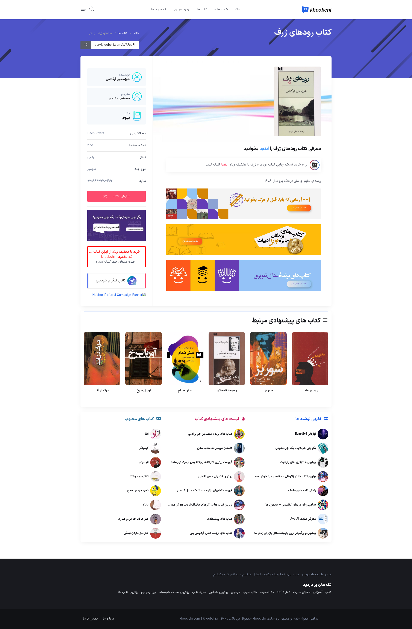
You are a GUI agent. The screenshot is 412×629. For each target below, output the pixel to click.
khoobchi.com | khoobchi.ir (199, 618)
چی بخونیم (148, 592)
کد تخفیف (267, 592)
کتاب (328, 592)
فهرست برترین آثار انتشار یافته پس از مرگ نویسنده (201, 462)
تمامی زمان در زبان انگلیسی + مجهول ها (290, 505)
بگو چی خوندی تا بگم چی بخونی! (295, 448)
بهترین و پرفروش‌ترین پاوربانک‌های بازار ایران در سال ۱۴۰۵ (280, 533)
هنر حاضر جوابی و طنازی (133, 519)
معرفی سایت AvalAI (303, 519)
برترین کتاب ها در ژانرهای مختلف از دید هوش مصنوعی (282, 476)
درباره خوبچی (182, 9)
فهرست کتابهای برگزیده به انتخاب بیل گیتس (204, 490)
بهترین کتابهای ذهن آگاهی (215, 476)
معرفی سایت (302, 592)
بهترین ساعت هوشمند (174, 592)
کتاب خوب (250, 592)
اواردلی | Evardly (305, 434)
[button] (92, 9)
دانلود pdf (283, 592)
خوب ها (222, 9)
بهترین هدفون (218, 592)
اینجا (264, 148)
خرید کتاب (199, 592)
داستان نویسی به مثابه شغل (214, 448)
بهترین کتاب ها (128, 592)
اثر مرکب (143, 462)
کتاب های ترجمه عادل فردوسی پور (211, 533)
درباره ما (108, 618)
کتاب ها (202, 9)
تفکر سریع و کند (139, 476)
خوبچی (236, 592)
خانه (238, 9)
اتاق (146, 434)
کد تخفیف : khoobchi (114, 256)
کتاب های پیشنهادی (219, 519)
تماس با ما (158, 9)
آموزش (318, 592)
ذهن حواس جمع (137, 490)
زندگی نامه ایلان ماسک (302, 490)
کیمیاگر (143, 448)
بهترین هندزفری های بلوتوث (298, 462)
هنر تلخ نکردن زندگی (136, 533)
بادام (145, 505)
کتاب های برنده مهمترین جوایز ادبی (210, 434)
